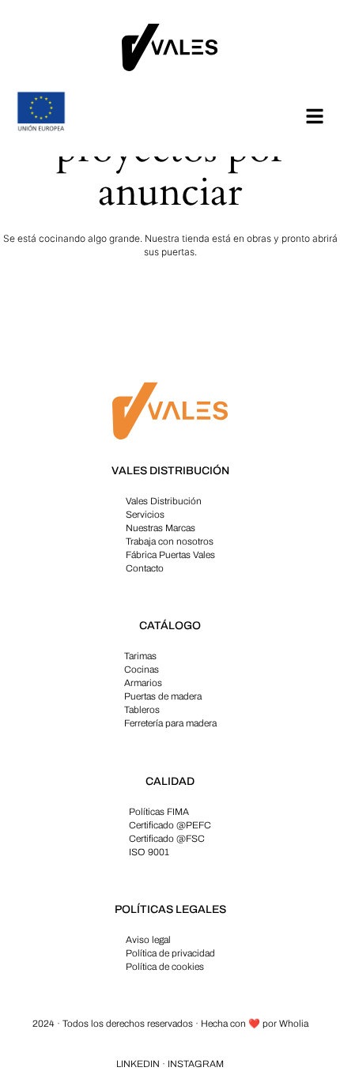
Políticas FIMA (159, 811)
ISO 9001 (149, 852)
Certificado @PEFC (170, 825)
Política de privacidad (170, 953)
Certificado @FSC (167, 838)
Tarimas (140, 656)
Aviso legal (148, 939)
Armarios (143, 682)
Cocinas (141, 669)
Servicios (145, 514)
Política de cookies (165, 966)
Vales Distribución (164, 501)
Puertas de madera (163, 696)
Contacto (145, 568)
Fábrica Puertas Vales (170, 554)
